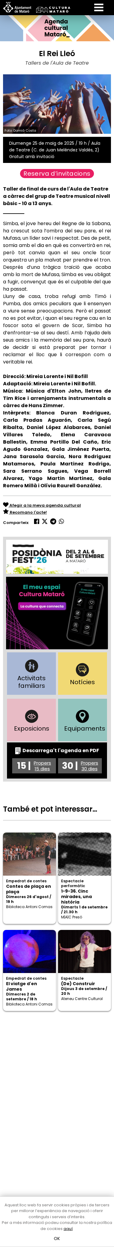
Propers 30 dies (89, 766)
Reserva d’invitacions (56, 173)
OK (57, 1238)
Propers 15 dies (42, 766)
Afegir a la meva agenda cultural (45, 505)
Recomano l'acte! (28, 512)
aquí (68, 1229)
